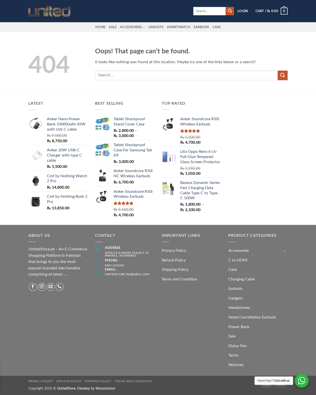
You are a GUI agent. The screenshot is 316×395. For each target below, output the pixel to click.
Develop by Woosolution (96, 388)
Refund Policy (174, 260)
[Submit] (230, 11)
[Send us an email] (51, 287)
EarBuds (201, 27)
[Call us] (60, 287)
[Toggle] (285, 251)
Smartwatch (178, 27)
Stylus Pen (237, 346)
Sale (113, 27)
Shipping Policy (175, 270)
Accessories (131, 27)
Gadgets (156, 27)
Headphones (239, 308)
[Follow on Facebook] (33, 287)
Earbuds (235, 289)
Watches (236, 365)
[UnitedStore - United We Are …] (53, 11)
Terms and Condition (180, 279)
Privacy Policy (174, 251)
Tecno (233, 355)
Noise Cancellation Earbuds (252, 317)
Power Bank (238, 327)
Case (217, 27)
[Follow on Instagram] (42, 287)
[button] (242, 11)
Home (100, 27)
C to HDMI (237, 260)
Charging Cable (241, 279)
